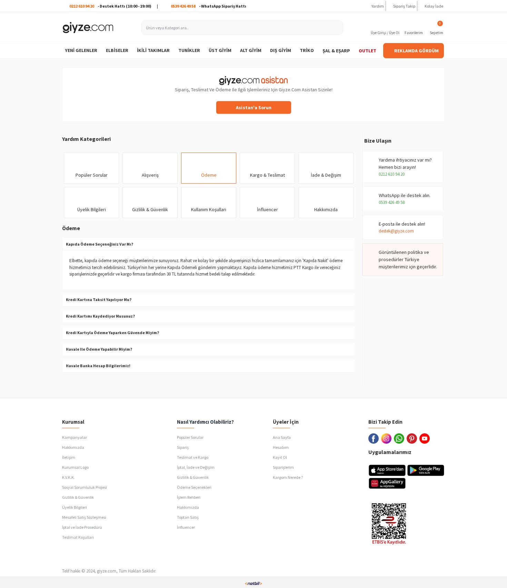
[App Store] (387, 470)
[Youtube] (425, 438)
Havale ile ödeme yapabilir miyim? (99, 349)
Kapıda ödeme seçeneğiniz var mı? (99, 244)
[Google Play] (425, 470)
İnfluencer (267, 209)
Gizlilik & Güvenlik (150, 209)
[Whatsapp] (400, 438)
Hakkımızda (326, 209)
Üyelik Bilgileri (91, 209)
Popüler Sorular (92, 175)
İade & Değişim (326, 175)
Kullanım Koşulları (208, 209)
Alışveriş (150, 175)
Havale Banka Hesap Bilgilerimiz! (98, 365)
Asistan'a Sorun (253, 107)
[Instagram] (387, 438)
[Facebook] (374, 438)
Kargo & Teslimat (267, 175)
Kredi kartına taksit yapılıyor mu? (98, 299)
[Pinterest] (413, 438)
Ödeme (209, 175)
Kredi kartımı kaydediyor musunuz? (100, 316)
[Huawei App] (387, 483)
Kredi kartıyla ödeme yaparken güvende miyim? (112, 332)
